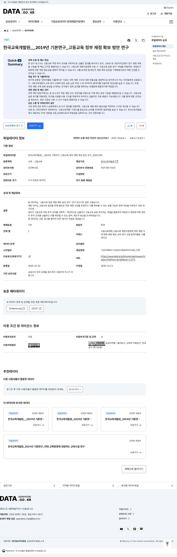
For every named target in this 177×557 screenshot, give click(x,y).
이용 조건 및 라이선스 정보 (162, 57)
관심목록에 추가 (12, 125)
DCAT (35, 308)
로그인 (153, 13)
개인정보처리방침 (19, 541)
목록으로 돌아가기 (134, 469)
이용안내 (117, 21)
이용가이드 (124, 509)
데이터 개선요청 (117, 138)
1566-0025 (14, 514)
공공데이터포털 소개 (35, 541)
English (169, 7)
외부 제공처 (39, 413)
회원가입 (168, 13)
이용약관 (7, 541)
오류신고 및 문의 (136, 138)
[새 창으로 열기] (34, 344)
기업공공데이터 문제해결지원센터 (68, 21)
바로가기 (36, 126)
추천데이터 (157, 63)
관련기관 (7, 485)
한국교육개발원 (107, 161)
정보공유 (97, 21)
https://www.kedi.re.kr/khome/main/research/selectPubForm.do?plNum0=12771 (123, 258)
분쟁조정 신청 (125, 514)
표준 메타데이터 (159, 51)
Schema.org (15, 308)
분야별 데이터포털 (130, 485)
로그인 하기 (74, 389)
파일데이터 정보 (159, 46)
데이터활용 (33, 21)
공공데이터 (11, 21)
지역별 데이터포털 (71, 485)
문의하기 (123, 518)
